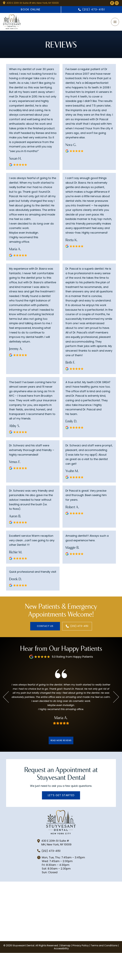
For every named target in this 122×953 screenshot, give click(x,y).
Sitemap (65, 945)
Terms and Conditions (104, 945)
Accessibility (61, 948)
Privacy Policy (80, 945)
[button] (115, 22)
